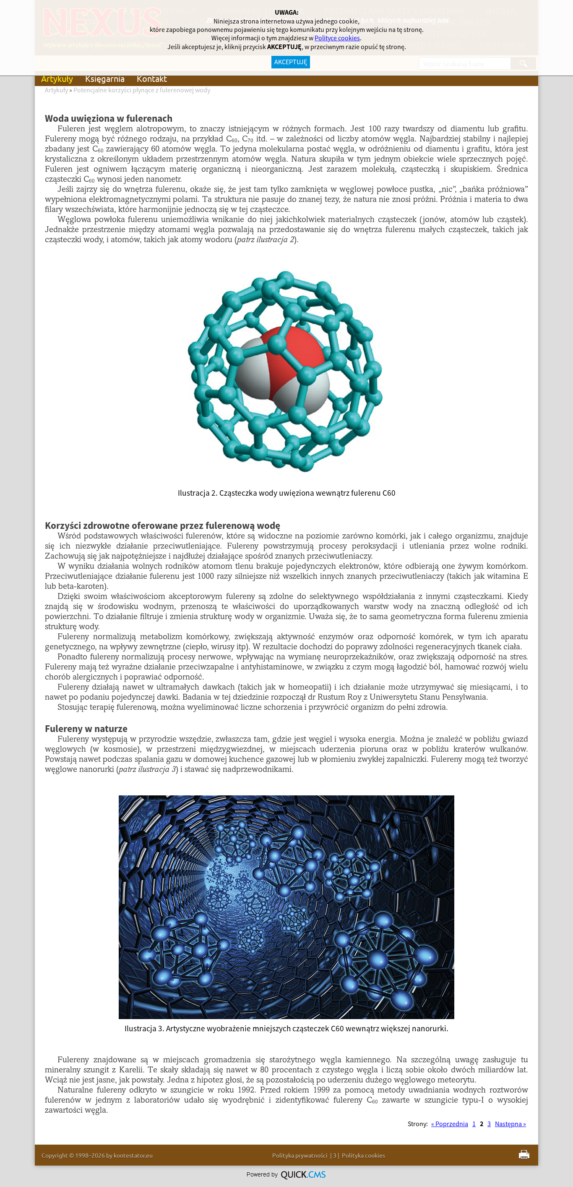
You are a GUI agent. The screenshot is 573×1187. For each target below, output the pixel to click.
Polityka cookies (363, 1155)
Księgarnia (105, 78)
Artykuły (57, 78)
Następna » (510, 1124)
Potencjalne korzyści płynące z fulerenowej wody (141, 90)
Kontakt (152, 78)
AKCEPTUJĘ (290, 62)
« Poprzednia (449, 1124)
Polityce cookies (337, 38)
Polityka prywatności (300, 1155)
